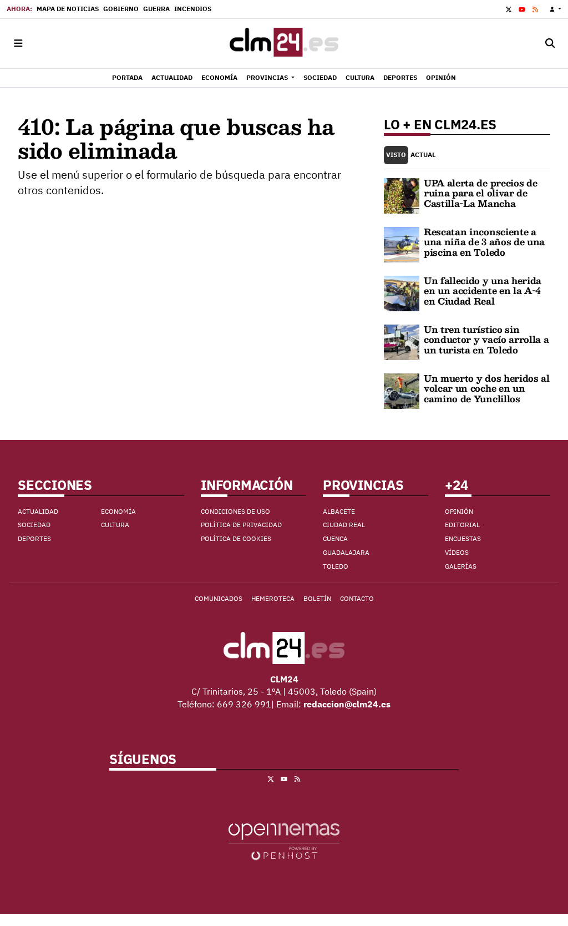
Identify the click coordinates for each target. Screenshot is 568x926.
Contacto (357, 598)
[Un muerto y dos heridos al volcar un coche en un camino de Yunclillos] (401, 390)
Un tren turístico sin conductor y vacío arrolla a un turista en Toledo (486, 339)
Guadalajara (346, 552)
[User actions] (555, 9)
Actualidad (38, 511)
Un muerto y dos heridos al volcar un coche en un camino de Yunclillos (487, 388)
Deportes (34, 538)
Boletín (317, 598)
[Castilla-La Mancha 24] (284, 43)
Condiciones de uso (235, 511)
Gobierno (121, 8)
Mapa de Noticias (68, 8)
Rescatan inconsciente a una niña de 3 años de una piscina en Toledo (484, 242)
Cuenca (335, 538)
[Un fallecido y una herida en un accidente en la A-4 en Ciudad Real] (401, 292)
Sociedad (34, 524)
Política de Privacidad (241, 524)
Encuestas (463, 538)
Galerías (460, 566)
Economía (118, 511)
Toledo (335, 566)
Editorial (462, 524)
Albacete (339, 511)
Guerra (156, 8)
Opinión (459, 511)
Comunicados (218, 598)
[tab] (396, 155)
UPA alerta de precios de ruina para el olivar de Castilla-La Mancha (480, 193)
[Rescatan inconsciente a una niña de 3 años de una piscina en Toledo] (401, 243)
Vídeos (457, 552)
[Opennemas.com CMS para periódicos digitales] (284, 841)
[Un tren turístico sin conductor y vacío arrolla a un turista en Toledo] (401, 341)
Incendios (192, 8)
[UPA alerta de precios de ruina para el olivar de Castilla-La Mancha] (401, 194)
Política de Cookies (236, 538)
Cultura (115, 524)
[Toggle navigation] (18, 43)
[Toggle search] (550, 43)
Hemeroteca (273, 598)
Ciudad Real (344, 524)
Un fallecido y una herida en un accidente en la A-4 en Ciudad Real (482, 290)
